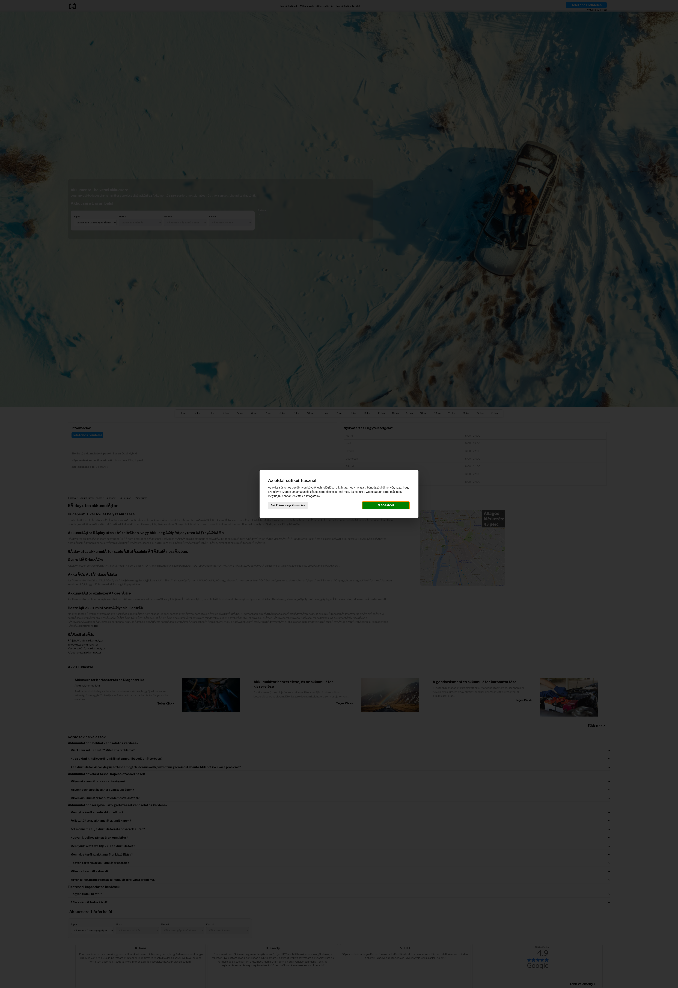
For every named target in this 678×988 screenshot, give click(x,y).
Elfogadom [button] (386, 505)
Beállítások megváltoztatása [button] (288, 505)
